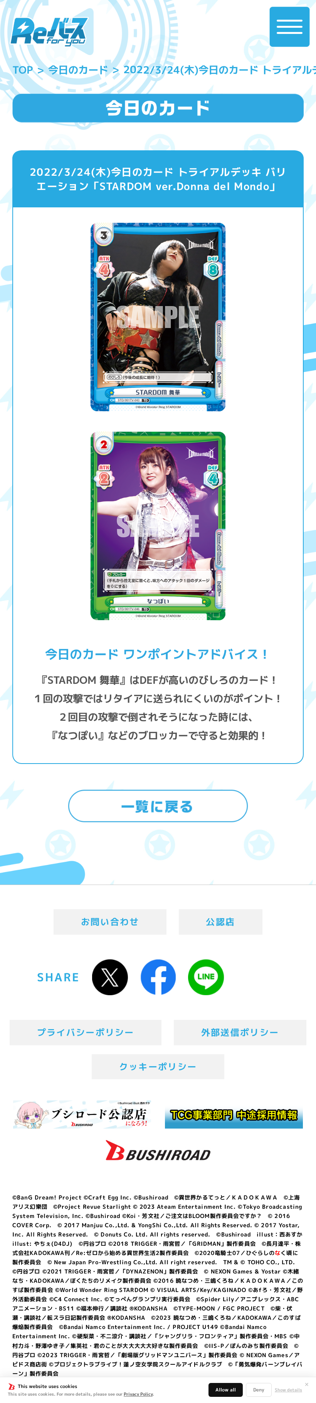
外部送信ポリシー (240, 1032)
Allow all (225, 1389)
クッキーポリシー (158, 1066)
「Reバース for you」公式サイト (49, 32)
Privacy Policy (138, 1394)
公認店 (220, 921)
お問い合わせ (110, 921)
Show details (288, 1390)
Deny (258, 1389)
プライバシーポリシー (85, 1032)
